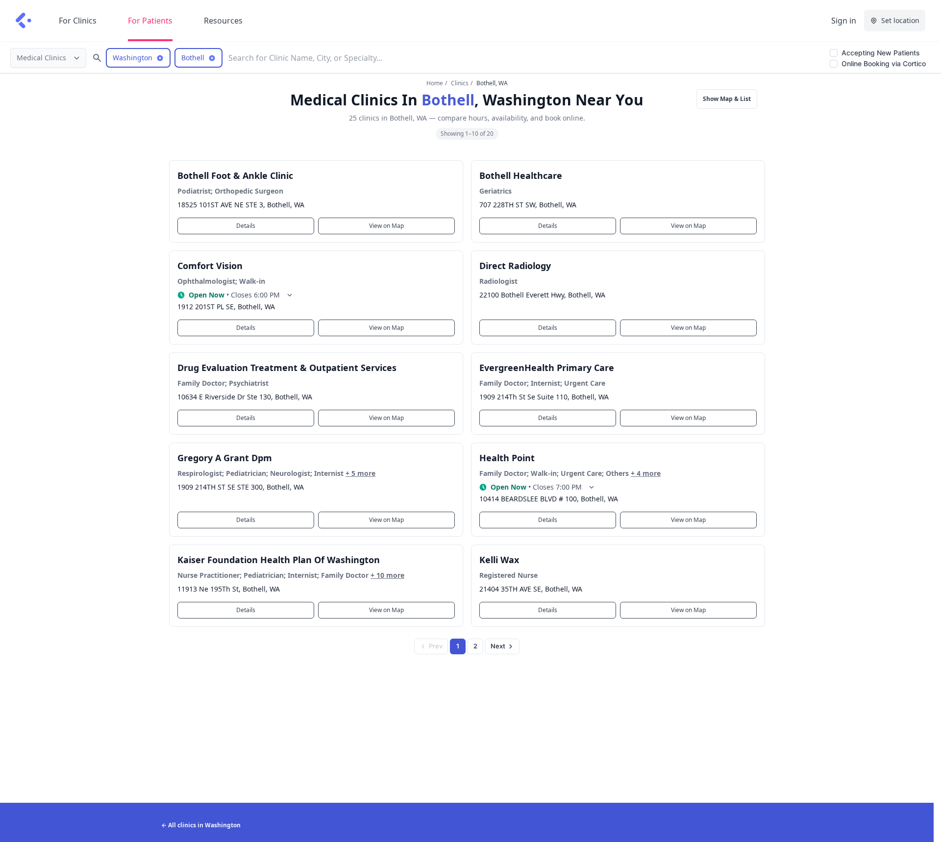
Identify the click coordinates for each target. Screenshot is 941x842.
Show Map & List (727, 99)
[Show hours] (290, 295)
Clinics (460, 83)
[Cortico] (23, 20)
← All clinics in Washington (201, 825)
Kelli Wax (499, 560)
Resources (223, 20)
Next (498, 646)
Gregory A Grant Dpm (224, 458)
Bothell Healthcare (520, 175)
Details (245, 226)
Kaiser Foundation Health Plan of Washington (278, 560)
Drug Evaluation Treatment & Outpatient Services (286, 367)
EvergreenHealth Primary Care (546, 367)
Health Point (507, 458)
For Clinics (78, 20)
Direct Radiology (515, 266)
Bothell (447, 100)
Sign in (843, 20)
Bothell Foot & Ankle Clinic (235, 175)
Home (434, 83)
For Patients (150, 20)
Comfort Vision (210, 266)
